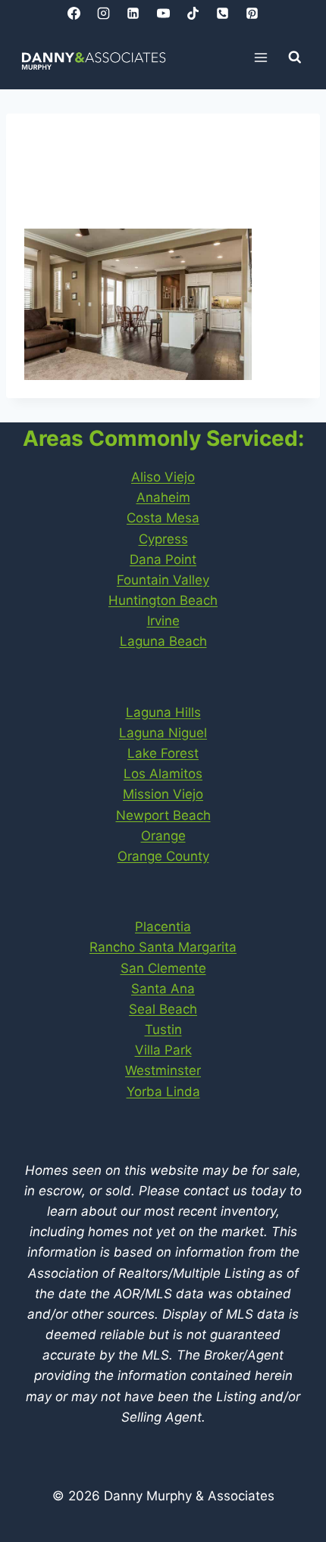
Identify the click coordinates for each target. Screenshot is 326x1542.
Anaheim (163, 497)
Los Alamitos (163, 773)
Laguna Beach (163, 641)
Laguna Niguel (163, 732)
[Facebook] (74, 13)
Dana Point (163, 559)
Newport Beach (163, 815)
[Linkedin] (133, 13)
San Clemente (163, 968)
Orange (163, 835)
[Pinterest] (252, 13)
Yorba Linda (163, 1091)
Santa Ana (163, 988)
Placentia (163, 926)
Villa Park (163, 1050)
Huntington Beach (163, 600)
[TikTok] (192, 13)
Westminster (163, 1070)
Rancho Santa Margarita (163, 947)
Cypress (163, 539)
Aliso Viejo (163, 476)
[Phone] (222, 13)
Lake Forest (163, 753)
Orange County (163, 856)
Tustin (163, 1029)
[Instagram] (104, 13)
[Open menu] (261, 57)
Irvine (163, 620)
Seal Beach (163, 1009)
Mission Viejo (163, 794)
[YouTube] (163, 13)
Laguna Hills (163, 712)
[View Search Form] (295, 57)
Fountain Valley (163, 579)
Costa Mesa (163, 517)
